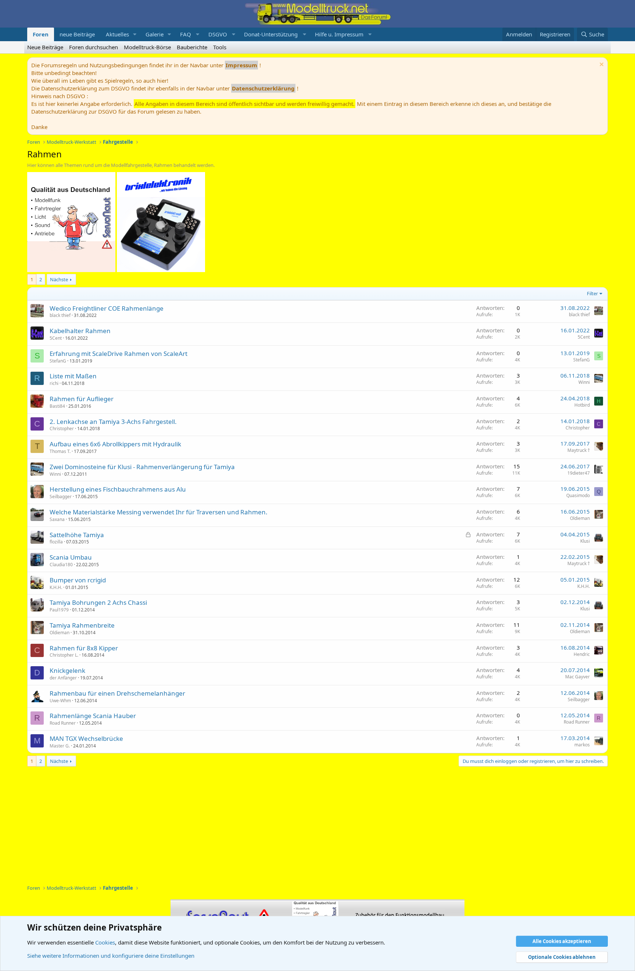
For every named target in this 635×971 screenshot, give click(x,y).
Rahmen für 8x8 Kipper (84, 648)
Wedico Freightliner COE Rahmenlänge (107, 308)
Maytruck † (578, 450)
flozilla (56, 542)
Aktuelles (117, 34)
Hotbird (582, 405)
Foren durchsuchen (93, 47)
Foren (41, 34)
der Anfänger (63, 678)
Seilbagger (61, 496)
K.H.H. (56, 587)
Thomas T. (60, 451)
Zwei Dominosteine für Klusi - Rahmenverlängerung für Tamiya (142, 467)
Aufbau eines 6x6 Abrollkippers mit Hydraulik (115, 444)
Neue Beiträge (45, 47)
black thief (60, 315)
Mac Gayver (577, 677)
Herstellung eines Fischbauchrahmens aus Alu (118, 489)
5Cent (56, 338)
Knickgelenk (67, 670)
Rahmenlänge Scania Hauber (93, 715)
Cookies (105, 942)
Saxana (57, 519)
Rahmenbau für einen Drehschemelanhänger (117, 693)
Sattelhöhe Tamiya (77, 535)
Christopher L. (64, 655)
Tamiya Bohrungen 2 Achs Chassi (98, 602)
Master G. (60, 746)
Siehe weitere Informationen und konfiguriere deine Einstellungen (110, 955)
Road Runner (63, 723)
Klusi (585, 541)
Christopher (62, 428)
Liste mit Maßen (73, 376)
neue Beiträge (77, 34)
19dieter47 (578, 473)
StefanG (58, 361)
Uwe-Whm (60, 700)
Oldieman (580, 518)
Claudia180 (61, 564)
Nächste (59, 279)
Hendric (582, 654)
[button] (135, 34)
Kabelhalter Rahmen (80, 330)
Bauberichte (192, 47)
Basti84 (57, 406)
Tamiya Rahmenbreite (82, 625)
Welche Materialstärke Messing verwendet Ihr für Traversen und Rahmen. (159, 512)
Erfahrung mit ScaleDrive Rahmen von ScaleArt (118, 353)
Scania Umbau (71, 557)
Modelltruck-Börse (147, 47)
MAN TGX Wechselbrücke (86, 738)
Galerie (155, 34)
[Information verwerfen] (601, 65)
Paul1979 (59, 610)
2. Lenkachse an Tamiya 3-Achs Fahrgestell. (113, 421)
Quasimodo (578, 495)
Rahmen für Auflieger (82, 399)
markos (582, 745)
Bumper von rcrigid (78, 580)
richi (54, 383)
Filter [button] (592, 293)
